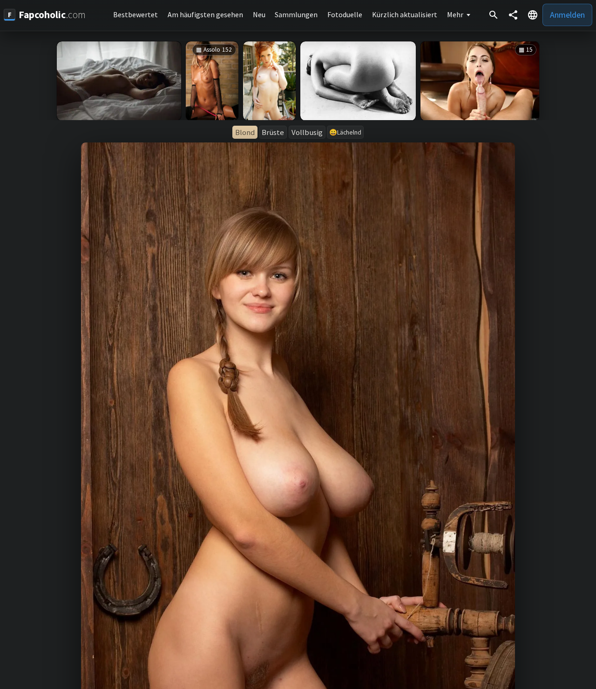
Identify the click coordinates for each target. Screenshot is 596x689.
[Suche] (493, 15)
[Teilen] (513, 15)
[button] (532, 15)
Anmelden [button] (567, 14)
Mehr (455, 14)
